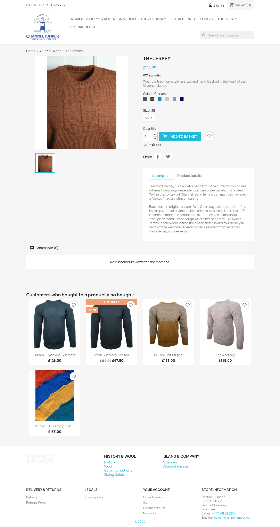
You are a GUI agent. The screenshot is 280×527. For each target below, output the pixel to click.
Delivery (32, 497)
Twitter (40, 459)
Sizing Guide (114, 474)
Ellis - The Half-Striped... (168, 355)
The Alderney (183, 19)
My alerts (149, 513)
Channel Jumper (176, 466)
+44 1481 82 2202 (52, 5)
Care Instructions (118, 470)
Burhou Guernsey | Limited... (111, 355)
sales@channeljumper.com (233, 517)
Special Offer (82, 27)
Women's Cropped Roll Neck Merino (103, 19)
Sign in (147, 502)
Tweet (168, 157)
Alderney (170, 462)
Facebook (31, 459)
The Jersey (227, 19)
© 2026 (140, 521)
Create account (154, 508)
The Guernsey (153, 19)
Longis (206, 19)
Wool (108, 466)
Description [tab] (161, 176)
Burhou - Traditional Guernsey (54, 355)
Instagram (49, 459)
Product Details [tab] (189, 176)
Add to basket (180, 136)
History (110, 462)
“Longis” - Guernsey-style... (54, 426)
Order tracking (153, 497)
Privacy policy (94, 497)
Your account (156, 489)
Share (158, 157)
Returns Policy (36, 502)
